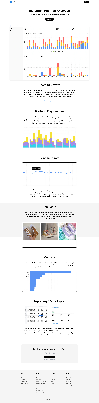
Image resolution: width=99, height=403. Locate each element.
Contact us (53, 377)
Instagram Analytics (25, 375)
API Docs (53, 379)
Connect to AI (38, 386)
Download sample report (49, 101)
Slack (37, 388)
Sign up (86, 1)
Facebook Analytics (25, 385)
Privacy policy (69, 377)
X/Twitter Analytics (24, 383)
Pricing (33, 1)
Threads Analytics (24, 381)
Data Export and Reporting (41, 381)
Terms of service (69, 375)
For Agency (38, 377)
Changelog (53, 383)
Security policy (69, 383)
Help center (53, 375)
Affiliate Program (39, 390)
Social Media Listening (40, 383)
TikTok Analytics (24, 379)
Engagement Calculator (40, 394)
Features (26, 1)
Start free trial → (49, 357)
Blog (30, 1)
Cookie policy (68, 379)
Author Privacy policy (70, 385)
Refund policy (69, 381)
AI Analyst (38, 385)
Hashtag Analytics (24, 377)
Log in (81, 1)
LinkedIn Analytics (24, 386)
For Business (38, 379)
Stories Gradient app (40, 392)
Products (20, 1)
